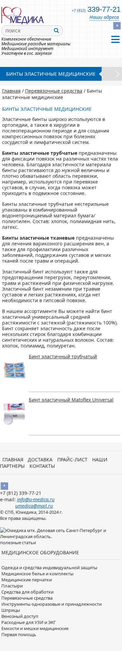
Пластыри (12, 586)
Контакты (42, 466)
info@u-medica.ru (36, 499)
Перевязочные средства (53, 91)
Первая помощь (18, 634)
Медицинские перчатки (26, 580)
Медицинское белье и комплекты (37, 574)
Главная (11, 91)
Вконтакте (117, 25)
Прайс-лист (72, 459)
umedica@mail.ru (34, 506)
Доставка (40, 459)
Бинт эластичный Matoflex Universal (71, 399)
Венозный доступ (19, 616)
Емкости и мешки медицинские (34, 628)
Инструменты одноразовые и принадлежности (51, 604)
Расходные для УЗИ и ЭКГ (28, 622)
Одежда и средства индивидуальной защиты (49, 567)
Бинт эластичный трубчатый (63, 356)
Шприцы (10, 610)
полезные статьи (18, 542)
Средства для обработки (27, 592)
